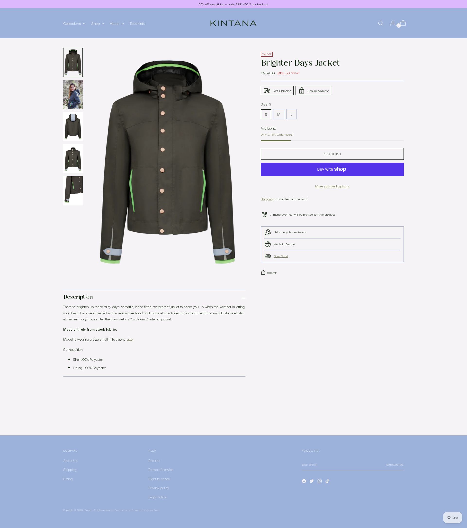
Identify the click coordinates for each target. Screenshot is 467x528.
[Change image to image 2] (73, 94)
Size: (266, 104)
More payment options (332, 186)
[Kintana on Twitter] (312, 482)
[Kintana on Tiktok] (328, 482)
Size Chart (281, 255)
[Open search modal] (381, 23)
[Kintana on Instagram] (320, 482)
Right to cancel (159, 478)
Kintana (88, 510)
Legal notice (157, 497)
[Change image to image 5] (73, 190)
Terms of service (160, 469)
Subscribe (395, 464)
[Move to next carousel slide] (399, 418)
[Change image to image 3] (73, 126)
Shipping (267, 199)
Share (272, 273)
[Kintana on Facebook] (304, 482)
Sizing (68, 478)
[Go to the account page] (391, 23)
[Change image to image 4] (73, 158)
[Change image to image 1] (73, 62)
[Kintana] (233, 23)
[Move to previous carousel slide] (388, 419)
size (129, 339)
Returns (154, 460)
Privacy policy (158, 487)
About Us (70, 460)
